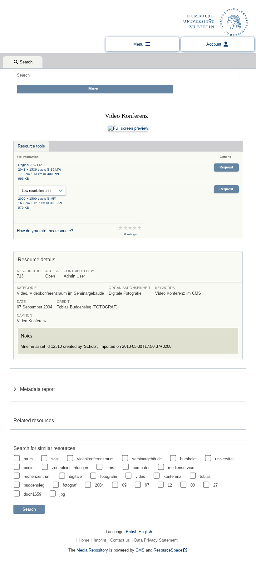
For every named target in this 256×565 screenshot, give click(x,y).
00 (192, 485)
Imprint (100, 540)
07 (147, 485)
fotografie (108, 476)
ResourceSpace (168, 550)
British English (139, 531)
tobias (205, 476)
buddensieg (34, 485)
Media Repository (92, 550)
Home (84, 540)
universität (224, 459)
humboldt (188, 459)
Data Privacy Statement (156, 540)
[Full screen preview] (128, 128)
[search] (127, 75)
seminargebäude (147, 459)
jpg (62, 494)
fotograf (69, 485)
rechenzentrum (37, 476)
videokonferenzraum (95, 459)
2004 (99, 485)
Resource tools (31, 146)
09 (124, 485)
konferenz (172, 476)
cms (110, 467)
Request (226, 167)
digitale (75, 476)
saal (55, 459)
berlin (28, 467)
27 (215, 485)
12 (170, 485)
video (140, 476)
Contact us (120, 540)
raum (28, 459)
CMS (140, 550)
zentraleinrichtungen (70, 467)
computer (141, 467)
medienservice (181, 467)
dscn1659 (32, 494)
